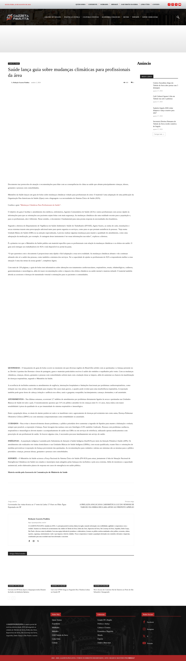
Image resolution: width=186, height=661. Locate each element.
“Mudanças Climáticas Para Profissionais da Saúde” (40, 205)
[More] (65, 89)
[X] (36, 89)
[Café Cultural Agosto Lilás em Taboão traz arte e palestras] (145, 99)
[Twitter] (176, 4)
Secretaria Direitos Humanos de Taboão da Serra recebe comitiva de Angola (165, 124)
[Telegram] (54, 89)
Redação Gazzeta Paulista (21, 82)
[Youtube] (179, 4)
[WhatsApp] (42, 89)
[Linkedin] (48, 89)
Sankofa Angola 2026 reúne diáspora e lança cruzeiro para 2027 (163, 110)
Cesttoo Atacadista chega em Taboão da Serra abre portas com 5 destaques (165, 85)
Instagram (150, 629)
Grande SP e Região (14, 63)
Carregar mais (158, 134)
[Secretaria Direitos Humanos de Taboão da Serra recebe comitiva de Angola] (145, 124)
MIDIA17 (131, 658)
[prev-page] (9, 598)
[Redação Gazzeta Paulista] (9, 82)
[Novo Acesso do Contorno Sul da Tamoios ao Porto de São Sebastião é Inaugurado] (114, 573)
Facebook (150, 622)
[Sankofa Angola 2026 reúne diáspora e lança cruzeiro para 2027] (145, 111)
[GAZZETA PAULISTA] (17, 17)
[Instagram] (172, 4)
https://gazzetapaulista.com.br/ (37, 522)
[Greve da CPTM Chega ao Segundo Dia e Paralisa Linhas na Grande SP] (71, 573)
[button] (178, 17)
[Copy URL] (59, 89)
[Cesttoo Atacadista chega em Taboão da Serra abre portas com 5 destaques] (145, 86)
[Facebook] (169, 4)
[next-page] (13, 598)
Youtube (150, 643)
